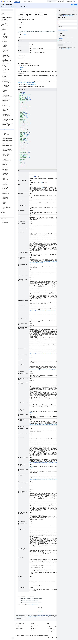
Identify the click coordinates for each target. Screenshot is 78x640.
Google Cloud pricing (19, 626)
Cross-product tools (28, 1)
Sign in (75, 1)
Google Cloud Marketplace (20, 628)
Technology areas (17, 1)
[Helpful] (39, 609)
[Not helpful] (41, 609)
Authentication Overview (33, 604)
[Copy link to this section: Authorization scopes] (29, 594)
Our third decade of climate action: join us (43, 635)
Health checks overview (31, 84)
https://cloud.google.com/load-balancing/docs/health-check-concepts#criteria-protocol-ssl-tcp (45, 310)
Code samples (49, 628)
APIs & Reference (14, 6)
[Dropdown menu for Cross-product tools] (33, 1)
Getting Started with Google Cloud (52, 626)
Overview (3, 6)
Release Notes (33, 628)
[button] (7, 19)
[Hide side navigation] (13, 638)
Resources (26, 6)
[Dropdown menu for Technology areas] (22, 1)
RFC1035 (42, 187)
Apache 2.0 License (19, 616)
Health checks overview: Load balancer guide (52, 76)
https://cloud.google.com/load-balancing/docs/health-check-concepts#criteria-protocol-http (45, 369)
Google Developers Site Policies (33, 616)
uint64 (34, 176)
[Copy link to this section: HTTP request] (25, 22)
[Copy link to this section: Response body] (26, 61)
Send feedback (40, 611)
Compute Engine (7, 4)
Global (21, 69)
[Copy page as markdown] (22, 17)
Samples (20, 6)
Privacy (22, 635)
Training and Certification (51, 631)
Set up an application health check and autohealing (27, 82)
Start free (73, 4)
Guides (8, 6)
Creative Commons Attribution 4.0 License (44, 615)
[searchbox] (7, 10)
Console (61, 1)
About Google (18, 635)
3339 (42, 182)
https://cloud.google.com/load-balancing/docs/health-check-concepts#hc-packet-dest (44, 353)
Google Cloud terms (32, 635)
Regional (21, 67)
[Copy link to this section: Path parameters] (27, 38)
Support (32, 626)
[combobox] (52, 1)
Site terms (26, 635)
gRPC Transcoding (26, 34)
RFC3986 (31, 412)
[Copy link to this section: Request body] (26, 55)
